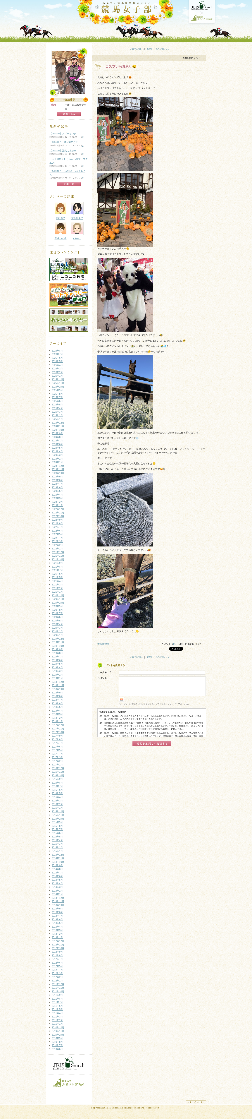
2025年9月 (57, 390)
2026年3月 (57, 368)
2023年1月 (57, 505)
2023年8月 (57, 480)
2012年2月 (57, 977)
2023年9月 (57, 476)
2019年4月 (57, 667)
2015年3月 (57, 843)
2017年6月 (57, 746)
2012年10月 (58, 948)
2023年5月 (57, 491)
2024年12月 (58, 422)
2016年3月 (57, 800)
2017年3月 (57, 757)
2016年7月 (57, 786)
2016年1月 (57, 807)
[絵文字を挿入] (121, 701)
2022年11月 (58, 512)
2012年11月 (58, 944)
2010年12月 (58, 1027)
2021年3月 (57, 584)
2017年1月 (57, 764)
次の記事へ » (162, 49)
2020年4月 (57, 624)
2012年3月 (57, 973)
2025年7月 (57, 397)
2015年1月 (57, 851)
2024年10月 (58, 430)
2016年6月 (57, 790)
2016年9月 (57, 779)
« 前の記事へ (137, 49)
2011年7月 (57, 1002)
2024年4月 (57, 451)
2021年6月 (57, 574)
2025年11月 (58, 383)
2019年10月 (58, 646)
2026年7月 (57, 354)
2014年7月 (57, 872)
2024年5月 (57, 447)
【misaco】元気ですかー (62, 150)
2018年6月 (57, 703)
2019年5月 (57, 663)
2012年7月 (57, 959)
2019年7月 (57, 656)
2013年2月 (57, 934)
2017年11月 (58, 728)
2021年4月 (57, 581)
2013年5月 (57, 923)
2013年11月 (58, 901)
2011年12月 (58, 984)
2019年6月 (57, 660)
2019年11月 (58, 642)
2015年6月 (57, 833)
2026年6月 (57, 358)
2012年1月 (57, 980)
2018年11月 (58, 685)
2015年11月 (58, 815)
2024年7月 (57, 440)
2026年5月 (57, 361)
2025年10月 (58, 386)
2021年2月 (57, 588)
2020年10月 (58, 602)
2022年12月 (58, 509)
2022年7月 (57, 527)
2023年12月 (58, 466)
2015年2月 (57, 847)
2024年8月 (57, 437)
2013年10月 (58, 905)
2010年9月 (57, 1038)
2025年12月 (58, 379)
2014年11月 (58, 858)
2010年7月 (57, 1045)
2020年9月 (57, 606)
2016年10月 (58, 775)
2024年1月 (57, 462)
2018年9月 (57, 692)
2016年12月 (58, 768)
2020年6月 (57, 617)
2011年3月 (57, 1016)
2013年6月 (57, 919)
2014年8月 (57, 869)
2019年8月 (57, 653)
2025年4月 (57, 408)
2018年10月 (58, 689)
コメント (102, 678)
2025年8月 (57, 394)
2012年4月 (57, 970)
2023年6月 (57, 487)
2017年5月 (57, 750)
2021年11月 (58, 555)
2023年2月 (57, 502)
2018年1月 (57, 721)
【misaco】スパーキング (62, 133)
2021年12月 (58, 552)
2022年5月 (57, 534)
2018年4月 (57, 710)
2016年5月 (57, 793)
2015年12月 (58, 811)
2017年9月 (57, 735)
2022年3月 (57, 541)
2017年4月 (57, 754)
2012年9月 (57, 951)
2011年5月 (57, 1009)
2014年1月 (57, 894)
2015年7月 (57, 829)
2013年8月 (57, 912)
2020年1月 (57, 635)
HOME (149, 49)
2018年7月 (57, 699)
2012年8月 (57, 955)
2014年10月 (58, 862)
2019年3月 (57, 671)
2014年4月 (57, 883)
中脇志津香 (103, 644)
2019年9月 (57, 649)
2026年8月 (57, 350)
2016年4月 (57, 797)
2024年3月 (57, 455)
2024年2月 (57, 458)
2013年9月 (57, 908)
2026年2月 (57, 372)
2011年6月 (57, 1006)
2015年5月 (57, 836)
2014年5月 (57, 879)
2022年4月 (57, 538)
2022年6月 (57, 530)
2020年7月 (57, 613)
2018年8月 (57, 696)
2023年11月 (58, 469)
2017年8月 (57, 739)
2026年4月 (57, 365)
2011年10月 (58, 991)
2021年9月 (57, 563)
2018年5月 (57, 707)
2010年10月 (58, 1034)
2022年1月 (57, 548)
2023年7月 (57, 483)
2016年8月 (57, 782)
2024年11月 (58, 426)
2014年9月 (57, 865)
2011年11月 (58, 987)
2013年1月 (57, 937)
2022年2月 (57, 545)
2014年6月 (57, 876)
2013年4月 (57, 926)
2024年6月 (57, 444)
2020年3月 (57, 627)
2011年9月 (57, 995)
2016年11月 (58, 771)
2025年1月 (57, 419)
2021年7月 (57, 570)
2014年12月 (58, 854)
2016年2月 (57, 804)
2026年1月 (57, 375)
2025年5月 (57, 404)
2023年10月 (58, 473)
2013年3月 (57, 930)
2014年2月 (57, 890)
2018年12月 (58, 682)
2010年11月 (58, 1031)
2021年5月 (57, 577)
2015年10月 (58, 818)
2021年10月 (58, 559)
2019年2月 (57, 674)
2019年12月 (58, 638)
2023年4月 (57, 494)
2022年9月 (57, 519)
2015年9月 (57, 822)
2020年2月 (57, 631)
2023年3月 (57, 498)
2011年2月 (57, 1020)
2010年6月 (57, 1049)
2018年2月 (57, 718)
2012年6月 (57, 962)
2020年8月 (57, 610)
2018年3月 (57, 714)
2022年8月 (57, 523)
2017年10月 (58, 732)
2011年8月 (57, 998)
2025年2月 (57, 415)
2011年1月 (57, 1023)
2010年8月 (57, 1042)
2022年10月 (58, 516)
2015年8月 (57, 826)
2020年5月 (57, 620)
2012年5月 (57, 966)
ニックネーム (104, 672)
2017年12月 (58, 725)
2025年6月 (57, 401)
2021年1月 (57, 591)
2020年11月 (58, 599)
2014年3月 (57, 887)
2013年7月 (57, 915)
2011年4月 (57, 1013)
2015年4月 (57, 840)
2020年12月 (58, 595)
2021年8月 (57, 566)
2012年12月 (58, 941)
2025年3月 (57, 411)
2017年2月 (57, 761)
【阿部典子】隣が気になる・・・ (67, 142)
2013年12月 (58, 898)
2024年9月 (57, 433)
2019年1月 (57, 678)
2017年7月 (57, 743)
